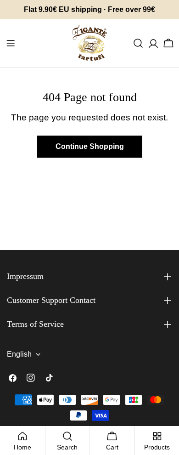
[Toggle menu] (10, 43)
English (19, 354)
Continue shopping (90, 146)
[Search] (138, 43)
